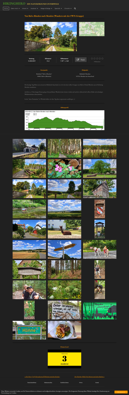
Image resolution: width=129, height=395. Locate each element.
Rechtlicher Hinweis (64, 382)
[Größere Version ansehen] (91, 29)
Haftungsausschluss (48, 382)
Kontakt (97, 382)
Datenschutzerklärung (31, 382)
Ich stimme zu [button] (121, 392)
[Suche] (75, 8)
